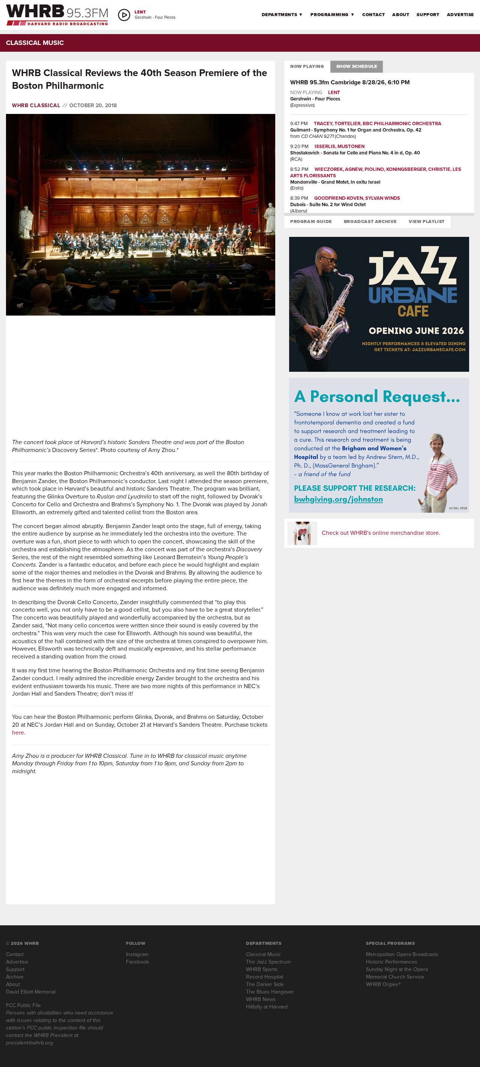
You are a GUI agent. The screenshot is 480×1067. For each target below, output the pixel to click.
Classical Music (263, 954)
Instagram (137, 954)
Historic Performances (391, 962)
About (400, 14)
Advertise (460, 14)
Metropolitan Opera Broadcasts (402, 954)
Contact (373, 14)
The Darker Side (265, 984)
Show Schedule (356, 66)
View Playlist (427, 221)
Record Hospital (264, 977)
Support (428, 14)
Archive (15, 977)
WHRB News (261, 999)
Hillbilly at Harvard (267, 1007)
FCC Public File (23, 1005)
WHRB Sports (262, 969)
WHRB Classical (36, 105)
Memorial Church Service (395, 977)
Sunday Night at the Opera (397, 969)
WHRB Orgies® (383, 984)
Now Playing (307, 66)
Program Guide (311, 221)
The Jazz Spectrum (268, 962)
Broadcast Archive (370, 221)
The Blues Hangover (270, 992)
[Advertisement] (140, 377)
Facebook (137, 962)
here (18, 732)
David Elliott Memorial (31, 992)
